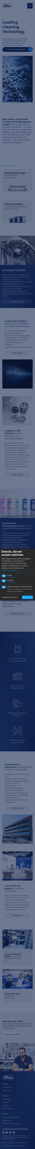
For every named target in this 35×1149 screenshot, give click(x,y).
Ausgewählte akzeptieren (10, 597)
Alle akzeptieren (27, 597)
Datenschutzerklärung (9, 570)
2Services (10, 582)
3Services (10, 577)
